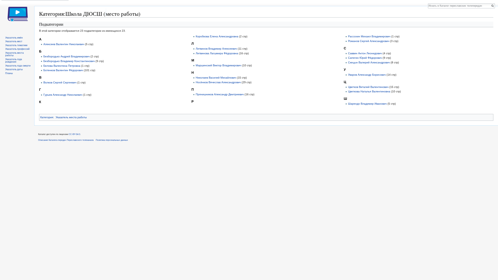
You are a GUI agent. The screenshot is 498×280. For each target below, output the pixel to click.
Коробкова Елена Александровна (217, 36)
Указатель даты (14, 69)
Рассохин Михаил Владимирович (369, 36)
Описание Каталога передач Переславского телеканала (66, 140)
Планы (9, 73)
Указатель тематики (16, 45)
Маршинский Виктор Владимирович (218, 65)
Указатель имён (14, 37)
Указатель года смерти (18, 65)
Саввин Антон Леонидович (365, 53)
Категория (46, 117)
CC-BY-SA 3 (74, 134)
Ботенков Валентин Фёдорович (63, 70)
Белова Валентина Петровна (61, 65)
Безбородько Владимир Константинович (69, 61)
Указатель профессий (17, 49)
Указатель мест (13, 41)
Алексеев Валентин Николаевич (63, 44)
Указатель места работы (71, 117)
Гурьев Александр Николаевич (62, 94)
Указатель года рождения (13, 60)
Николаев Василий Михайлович (216, 77)
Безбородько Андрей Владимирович (66, 56)
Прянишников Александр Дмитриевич (220, 94)
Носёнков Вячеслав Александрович (218, 82)
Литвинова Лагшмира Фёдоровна (217, 53)
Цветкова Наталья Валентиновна (369, 91)
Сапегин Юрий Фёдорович (365, 57)
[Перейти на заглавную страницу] (17, 15)
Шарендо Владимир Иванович (367, 103)
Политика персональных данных (112, 140)
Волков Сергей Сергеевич (59, 82)
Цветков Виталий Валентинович (368, 86)
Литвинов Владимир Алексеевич (216, 48)
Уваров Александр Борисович (367, 74)
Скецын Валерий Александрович (369, 62)
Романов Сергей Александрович (368, 41)
